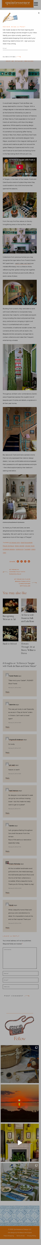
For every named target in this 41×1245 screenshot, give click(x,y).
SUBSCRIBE (9, 57)
